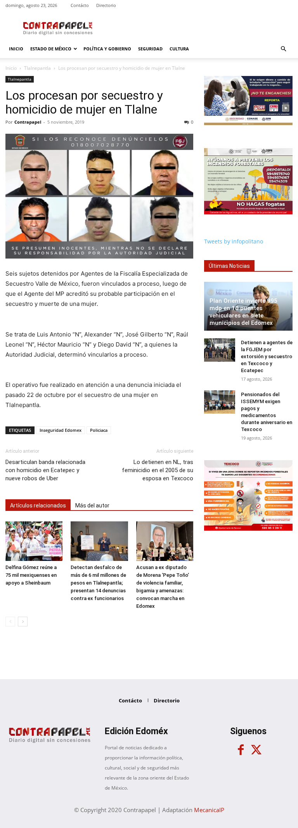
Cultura (179, 49)
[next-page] (23, 621)
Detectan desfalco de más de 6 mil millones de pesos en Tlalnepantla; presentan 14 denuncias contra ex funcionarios (98, 582)
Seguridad (150, 49)
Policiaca (98, 430)
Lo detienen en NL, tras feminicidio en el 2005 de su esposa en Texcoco (157, 470)
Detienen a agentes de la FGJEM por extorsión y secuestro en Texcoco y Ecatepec (267, 356)
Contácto (80, 5)
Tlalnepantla (37, 68)
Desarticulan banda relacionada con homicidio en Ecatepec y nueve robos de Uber (45, 470)
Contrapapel (27, 122)
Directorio (106, 5)
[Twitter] (256, 750)
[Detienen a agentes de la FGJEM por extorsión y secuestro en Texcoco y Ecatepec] (219, 350)
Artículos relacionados (38, 505)
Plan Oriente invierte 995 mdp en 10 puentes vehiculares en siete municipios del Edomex (243, 311)
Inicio (16, 49)
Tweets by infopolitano (233, 241)
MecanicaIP (209, 810)
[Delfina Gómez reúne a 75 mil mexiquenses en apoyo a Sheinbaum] (33, 541)
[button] (283, 49)
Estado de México (50, 49)
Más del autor (92, 505)
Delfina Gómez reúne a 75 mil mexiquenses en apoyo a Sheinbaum (31, 575)
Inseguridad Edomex (60, 430)
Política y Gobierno (107, 49)
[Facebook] (240, 750)
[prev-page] (10, 621)
